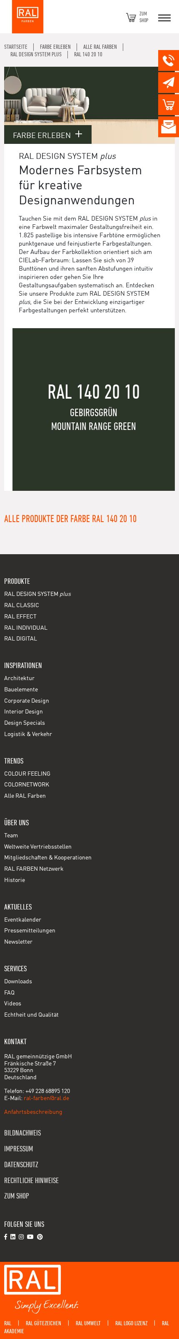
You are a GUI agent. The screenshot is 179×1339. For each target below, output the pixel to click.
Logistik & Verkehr (28, 734)
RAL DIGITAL (20, 639)
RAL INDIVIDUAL (25, 628)
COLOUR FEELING (27, 774)
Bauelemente (21, 690)
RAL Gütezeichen (43, 1323)
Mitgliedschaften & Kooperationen (48, 858)
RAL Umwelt (88, 1323)
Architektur (19, 678)
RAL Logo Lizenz (131, 1323)
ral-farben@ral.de (46, 1098)
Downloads (18, 982)
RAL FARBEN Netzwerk (34, 869)
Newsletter (18, 942)
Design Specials (24, 723)
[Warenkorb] (131, 17)
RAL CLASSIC (21, 605)
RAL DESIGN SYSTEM (37, 594)
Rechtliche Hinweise (31, 1181)
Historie (14, 880)
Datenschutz (21, 1165)
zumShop (143, 17)
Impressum (18, 1149)
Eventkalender (22, 920)
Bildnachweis (22, 1133)
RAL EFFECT (20, 617)
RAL (7, 1323)
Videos (12, 1004)
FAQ (9, 993)
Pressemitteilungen (29, 931)
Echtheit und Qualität (31, 1015)
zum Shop (16, 1196)
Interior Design (23, 712)
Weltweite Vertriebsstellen (38, 847)
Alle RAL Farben (25, 796)
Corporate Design (26, 701)
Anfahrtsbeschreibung (33, 1112)
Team (11, 836)
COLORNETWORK (26, 785)
